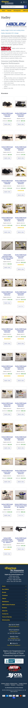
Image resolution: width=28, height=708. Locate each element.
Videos (4, 598)
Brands (9, 10)
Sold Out (20, 306)
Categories (18, 10)
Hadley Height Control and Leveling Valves (12, 30)
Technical (4, 595)
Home (3, 10)
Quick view (7, 124)
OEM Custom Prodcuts (8, 604)
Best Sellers (5, 589)
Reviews (4, 607)
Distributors (5, 601)
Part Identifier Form (13, 638)
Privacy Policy (20, 684)
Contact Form (14, 631)
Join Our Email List (13, 626)
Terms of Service (7, 617)
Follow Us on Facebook (13, 645)
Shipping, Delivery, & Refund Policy (9, 683)
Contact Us (5, 614)
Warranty (13, 684)
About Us (4, 610)
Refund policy (6, 620)
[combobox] (12, 6)
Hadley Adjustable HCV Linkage (9, 33)
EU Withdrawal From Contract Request (14, 687)
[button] (21, 190)
